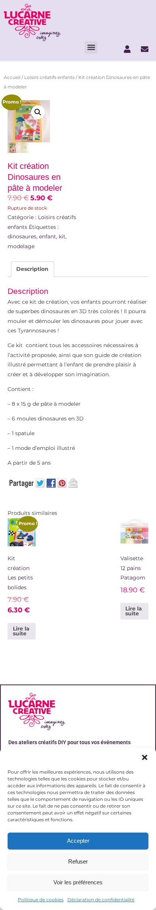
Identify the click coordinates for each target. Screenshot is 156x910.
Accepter (78, 840)
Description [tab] (32, 269)
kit (62, 236)
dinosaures (22, 236)
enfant (47, 236)
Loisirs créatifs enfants (49, 77)
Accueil (12, 77)
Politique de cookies (41, 899)
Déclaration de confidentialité (100, 899)
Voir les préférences (78, 882)
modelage (21, 246)
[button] (144, 757)
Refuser (78, 861)
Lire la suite (21, 631)
